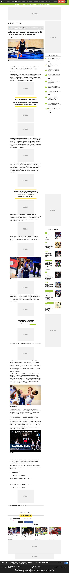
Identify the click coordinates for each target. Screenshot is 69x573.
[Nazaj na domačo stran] (8, 23)
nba (11, 505)
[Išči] (66, 1)
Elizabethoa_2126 (16, 518)
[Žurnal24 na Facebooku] (65, 563)
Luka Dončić (22, 505)
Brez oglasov (61, 1)
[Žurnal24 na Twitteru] (67, 563)
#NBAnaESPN (20, 102)
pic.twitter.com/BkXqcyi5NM (27, 194)
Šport (12, 23)
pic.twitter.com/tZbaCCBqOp (31, 102)
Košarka (18, 23)
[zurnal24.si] (3, 1)
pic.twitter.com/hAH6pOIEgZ (26, 321)
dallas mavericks (16, 505)
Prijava (20, 522)
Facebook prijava (28, 522)
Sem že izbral (41, 28)
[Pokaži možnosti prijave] (68, 1)
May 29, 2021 (34, 104)
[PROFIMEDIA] (25, 267)
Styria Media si (65, 566)
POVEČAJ (13, 452)
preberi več (26, 515)
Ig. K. (12, 37)
